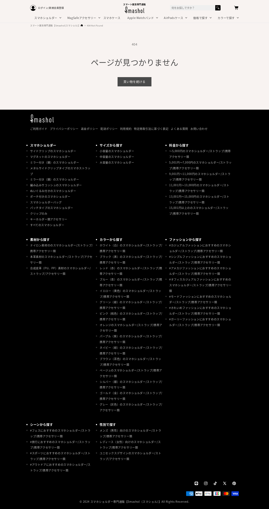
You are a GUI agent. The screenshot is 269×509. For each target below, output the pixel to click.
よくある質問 (179, 129)
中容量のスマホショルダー (117, 157)
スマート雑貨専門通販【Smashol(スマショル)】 (55, 25)
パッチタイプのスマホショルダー (51, 208)
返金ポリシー (89, 129)
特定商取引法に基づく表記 (151, 129)
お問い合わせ (199, 129)
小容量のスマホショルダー (117, 151)
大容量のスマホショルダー (117, 162)
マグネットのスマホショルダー (50, 157)
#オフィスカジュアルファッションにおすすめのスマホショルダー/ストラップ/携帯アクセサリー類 (200, 285)
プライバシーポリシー (64, 129)
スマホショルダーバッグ (46, 202)
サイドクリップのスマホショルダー (53, 151)
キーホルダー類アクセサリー (48, 219)
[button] (236, 8)
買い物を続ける (134, 81)
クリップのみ (38, 213)
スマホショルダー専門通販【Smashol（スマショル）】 (125, 501)
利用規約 (126, 129)
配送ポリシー (109, 129)
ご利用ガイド (38, 129)
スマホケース (112, 18)
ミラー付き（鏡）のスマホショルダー (54, 162)
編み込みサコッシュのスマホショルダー (56, 185)
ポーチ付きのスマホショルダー (50, 196)
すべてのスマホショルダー (47, 225)
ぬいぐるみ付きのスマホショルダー (53, 191)
